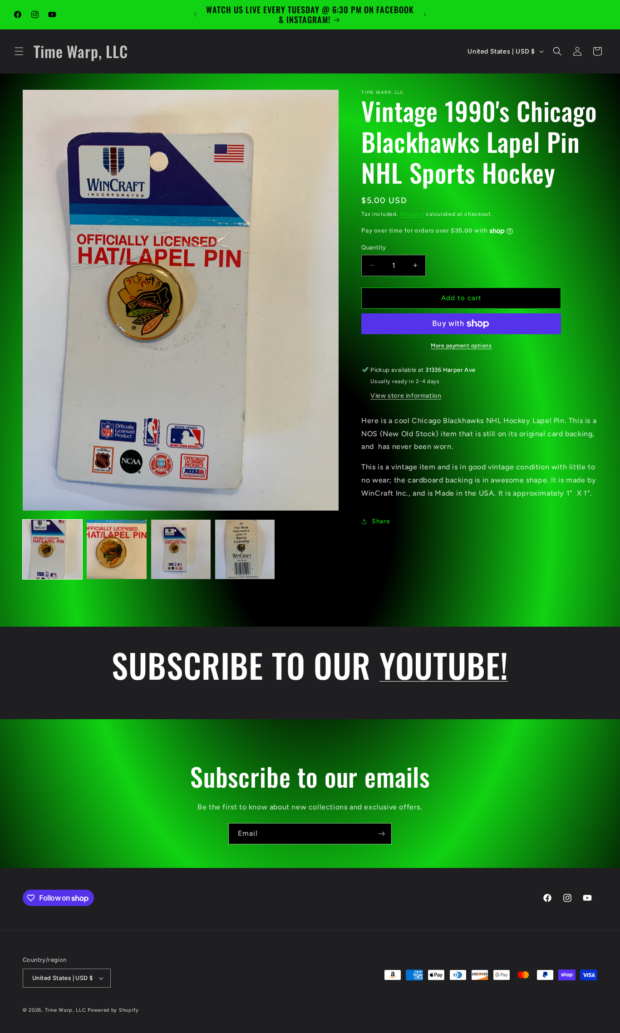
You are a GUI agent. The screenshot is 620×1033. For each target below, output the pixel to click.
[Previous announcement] (195, 14)
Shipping (412, 214)
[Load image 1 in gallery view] (52, 549)
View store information (405, 396)
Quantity (373, 247)
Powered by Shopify (113, 1010)
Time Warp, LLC (65, 1010)
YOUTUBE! (443, 664)
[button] (19, 51)
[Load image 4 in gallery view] (245, 549)
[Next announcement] (425, 14)
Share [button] (381, 521)
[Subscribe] (381, 833)
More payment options (461, 345)
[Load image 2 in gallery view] (116, 549)
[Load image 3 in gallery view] (181, 549)
